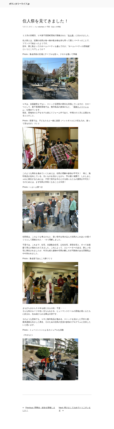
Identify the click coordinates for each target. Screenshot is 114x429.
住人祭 (71, 35)
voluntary (41, 27)
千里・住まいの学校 (54, 27)
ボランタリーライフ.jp (19, 4)
